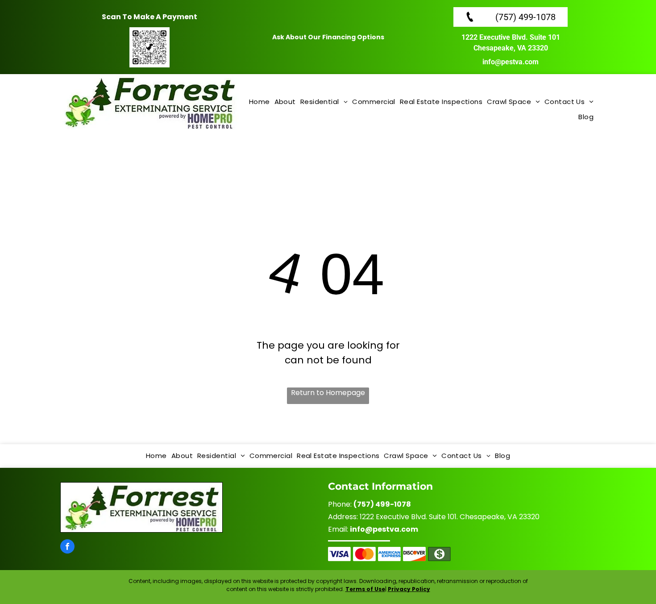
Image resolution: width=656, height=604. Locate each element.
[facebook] (67, 547)
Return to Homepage (328, 392)
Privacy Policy (409, 589)
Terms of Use (365, 589)
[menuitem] (259, 102)
